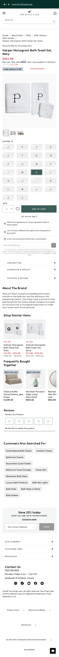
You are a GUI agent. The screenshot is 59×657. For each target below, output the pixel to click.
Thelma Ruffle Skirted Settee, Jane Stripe (13, 394)
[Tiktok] (23, 583)
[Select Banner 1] (6, 4)
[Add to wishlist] (18, 209)
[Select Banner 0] (4, 4)
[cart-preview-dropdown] (55, 13)
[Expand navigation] (6, 13)
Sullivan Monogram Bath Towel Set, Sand (36, 347)
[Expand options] (55, 263)
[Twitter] (43, 583)
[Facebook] (36, 583)
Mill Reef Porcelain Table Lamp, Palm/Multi (35, 394)
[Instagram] (16, 583)
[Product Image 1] (13, 133)
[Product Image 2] (21, 133)
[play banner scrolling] (8, 4)
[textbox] (8, 209)
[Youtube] (29, 583)
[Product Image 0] (6, 133)
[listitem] (19, 450)
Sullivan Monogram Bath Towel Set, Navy (13, 347)
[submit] (54, 21)
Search (9, 19)
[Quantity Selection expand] (11, 209)
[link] (29, 262)
